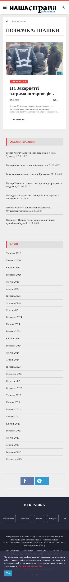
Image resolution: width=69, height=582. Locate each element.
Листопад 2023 (14, 373)
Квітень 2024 (13, 338)
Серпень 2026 (13, 253)
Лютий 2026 (12, 281)
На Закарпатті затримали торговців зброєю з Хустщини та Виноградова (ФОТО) (32, 91)
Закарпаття (19, 81)
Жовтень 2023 (13, 381)
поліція (23, 518)
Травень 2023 (13, 416)
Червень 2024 (13, 331)
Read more (19, 120)
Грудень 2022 (13, 451)
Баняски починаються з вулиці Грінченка (28, 174)
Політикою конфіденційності (32, 566)
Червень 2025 (13, 302)
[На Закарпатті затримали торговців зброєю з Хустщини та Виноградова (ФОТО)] (34, 58)
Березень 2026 (13, 274)
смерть (51, 518)
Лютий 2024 (12, 352)
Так (8, 573)
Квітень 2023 (13, 423)
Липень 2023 (13, 402)
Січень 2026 (12, 288)
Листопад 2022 (14, 459)
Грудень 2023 (13, 366)
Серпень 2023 (13, 395)
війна (37, 518)
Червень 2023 (13, 409)
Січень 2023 (12, 444)
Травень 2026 (13, 260)
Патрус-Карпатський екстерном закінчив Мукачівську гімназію (28, 209)
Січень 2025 (12, 310)
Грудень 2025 (13, 295)
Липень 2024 (13, 324)
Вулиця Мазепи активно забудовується (27, 165)
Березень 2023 (13, 430)
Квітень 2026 (13, 267)
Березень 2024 (13, 345)
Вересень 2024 (14, 317)
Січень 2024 (12, 359)
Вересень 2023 (14, 388)
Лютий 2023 (12, 437)
